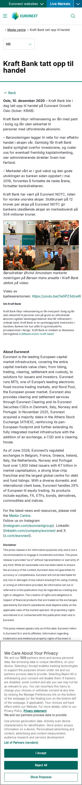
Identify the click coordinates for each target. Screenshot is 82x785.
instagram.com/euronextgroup (28, 525)
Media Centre (19, 515)
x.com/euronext (16, 535)
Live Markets (60, 4)
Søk (70, 13)
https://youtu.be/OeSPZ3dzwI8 (56, 296)
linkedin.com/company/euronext (30, 530)
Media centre (16, 30)
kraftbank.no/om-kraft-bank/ (36, 333)
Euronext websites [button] (24, 4)
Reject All (41, 765)
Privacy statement (35, 711)
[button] (78, 4)
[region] (41, 713)
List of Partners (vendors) (21, 742)
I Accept (41, 753)
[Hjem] (25, 16)
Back (12, 93)
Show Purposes (41, 777)
